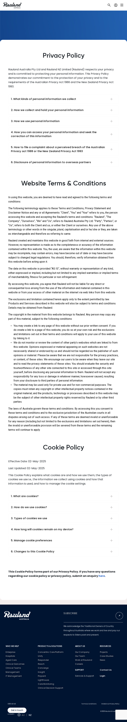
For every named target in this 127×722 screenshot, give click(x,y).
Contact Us (106, 669)
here (102, 576)
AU (23, 715)
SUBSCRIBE (70, 613)
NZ (30, 715)
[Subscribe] (119, 615)
